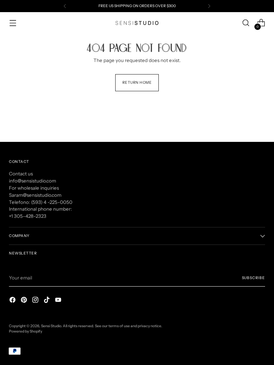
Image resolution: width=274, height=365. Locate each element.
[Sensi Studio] (137, 23)
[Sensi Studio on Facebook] (13, 300)
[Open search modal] (246, 23)
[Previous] (65, 6)
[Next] (209, 6)
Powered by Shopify (25, 331)
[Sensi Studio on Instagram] (36, 300)
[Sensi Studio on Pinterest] (24, 300)
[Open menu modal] (12, 23)
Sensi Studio (51, 326)
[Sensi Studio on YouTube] (59, 300)
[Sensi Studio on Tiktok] (47, 300)
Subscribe (253, 278)
